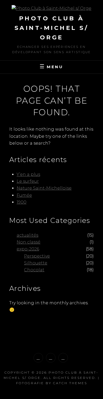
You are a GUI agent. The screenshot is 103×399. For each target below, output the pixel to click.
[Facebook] (50, 358)
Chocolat (34, 269)
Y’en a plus (28, 174)
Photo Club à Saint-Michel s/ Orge (52, 28)
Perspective (37, 256)
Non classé (28, 242)
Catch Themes (70, 383)
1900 (21, 202)
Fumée (24, 195)
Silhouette (35, 262)
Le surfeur (28, 181)
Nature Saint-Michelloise (44, 188)
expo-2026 (28, 248)
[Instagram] (38, 358)
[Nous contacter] (63, 358)
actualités (27, 235)
